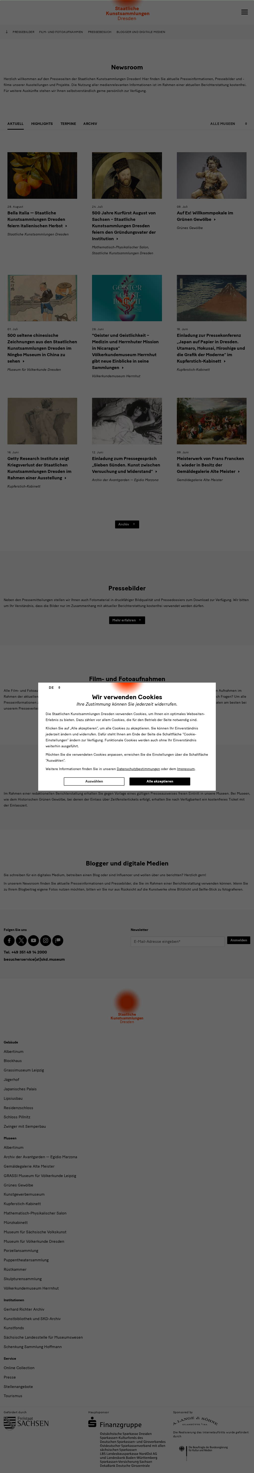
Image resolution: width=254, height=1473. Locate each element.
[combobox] (55, 688)
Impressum (186, 769)
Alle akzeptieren (160, 781)
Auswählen (94, 781)
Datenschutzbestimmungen (138, 769)
